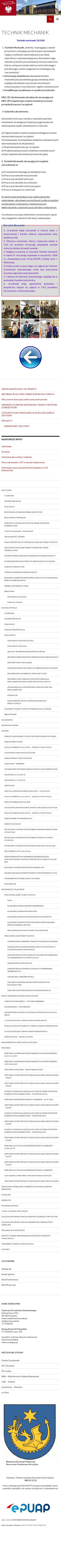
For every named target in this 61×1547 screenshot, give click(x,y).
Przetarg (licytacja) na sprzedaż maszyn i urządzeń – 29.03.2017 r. (29, 1147)
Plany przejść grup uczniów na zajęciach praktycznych (31, 542)
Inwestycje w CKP (12, 824)
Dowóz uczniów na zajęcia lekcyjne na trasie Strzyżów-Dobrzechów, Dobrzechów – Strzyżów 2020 (31, 1114)
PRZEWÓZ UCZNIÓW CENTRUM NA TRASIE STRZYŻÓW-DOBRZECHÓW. (27, 524)
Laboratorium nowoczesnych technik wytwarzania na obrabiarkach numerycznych (32, 956)
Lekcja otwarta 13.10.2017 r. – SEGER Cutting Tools (27, 796)
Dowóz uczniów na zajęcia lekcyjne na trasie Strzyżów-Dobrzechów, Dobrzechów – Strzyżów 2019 (31, 1130)
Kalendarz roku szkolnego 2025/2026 (19, 1042)
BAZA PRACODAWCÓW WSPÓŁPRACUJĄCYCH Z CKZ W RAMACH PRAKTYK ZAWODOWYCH (31, 579)
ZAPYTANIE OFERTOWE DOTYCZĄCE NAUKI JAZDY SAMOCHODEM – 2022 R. (31, 1076)
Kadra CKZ (6, 1200)
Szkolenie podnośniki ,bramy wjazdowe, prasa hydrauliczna (26, 549)
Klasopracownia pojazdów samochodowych (29, 917)
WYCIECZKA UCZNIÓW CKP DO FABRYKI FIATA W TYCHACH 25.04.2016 (28, 838)
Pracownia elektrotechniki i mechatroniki (27, 930)
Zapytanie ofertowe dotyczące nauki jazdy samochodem (31, 1181)
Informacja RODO (9, 1206)
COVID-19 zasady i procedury (14, 1211)
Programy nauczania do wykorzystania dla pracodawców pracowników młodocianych (29, 680)
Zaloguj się (6, 1269)
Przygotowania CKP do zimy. (17, 802)
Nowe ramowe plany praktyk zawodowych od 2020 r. (29, 561)
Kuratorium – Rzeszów (11, 1387)
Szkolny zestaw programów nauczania (26, 651)
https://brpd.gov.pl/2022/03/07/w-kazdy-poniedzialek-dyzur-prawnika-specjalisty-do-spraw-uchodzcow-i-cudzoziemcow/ (30, 1487)
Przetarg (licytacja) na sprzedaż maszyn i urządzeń (28, 1170)
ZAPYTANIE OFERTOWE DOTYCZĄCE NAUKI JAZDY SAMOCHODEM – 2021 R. (31, 1084)
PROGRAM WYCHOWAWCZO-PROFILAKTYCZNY (27, 673)
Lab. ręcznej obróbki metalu (20, 977)
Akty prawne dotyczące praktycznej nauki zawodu (24, 399)
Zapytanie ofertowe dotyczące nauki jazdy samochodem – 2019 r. (31, 1122)
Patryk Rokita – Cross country (18, 1037)
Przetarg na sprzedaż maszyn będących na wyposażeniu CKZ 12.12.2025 (30, 1054)
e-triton (5, 1392)
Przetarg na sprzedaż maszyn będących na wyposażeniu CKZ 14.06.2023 (30, 1062)
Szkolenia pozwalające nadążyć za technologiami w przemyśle (26, 1187)
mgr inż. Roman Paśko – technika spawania (24, 1001)
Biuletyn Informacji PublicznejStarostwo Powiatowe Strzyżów (22, 1463)
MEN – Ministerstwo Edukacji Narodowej (20, 1376)
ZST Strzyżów (7, 1365)
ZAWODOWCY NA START (16, 426)
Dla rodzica (7, 720)
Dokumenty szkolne (17, 646)
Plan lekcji (9, 506)
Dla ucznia (6, 490)
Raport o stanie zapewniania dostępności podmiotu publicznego (26, 1237)
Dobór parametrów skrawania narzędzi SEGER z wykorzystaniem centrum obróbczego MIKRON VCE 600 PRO (30, 859)
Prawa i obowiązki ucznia (16, 586)
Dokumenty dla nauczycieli (20, 640)
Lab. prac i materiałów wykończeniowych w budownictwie (28, 983)
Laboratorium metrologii (19, 963)
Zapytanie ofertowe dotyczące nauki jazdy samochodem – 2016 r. (31, 1163)
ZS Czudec (6, 1371)
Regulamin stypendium (15, 517)
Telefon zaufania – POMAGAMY (18, 531)
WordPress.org (8, 1285)
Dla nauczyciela (9, 608)
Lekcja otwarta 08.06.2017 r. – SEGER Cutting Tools (27, 813)
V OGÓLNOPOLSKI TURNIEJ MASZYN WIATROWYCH (25, 1020)
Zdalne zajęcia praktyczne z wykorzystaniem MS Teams (30, 736)
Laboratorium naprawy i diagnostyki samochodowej (32, 941)
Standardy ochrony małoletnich (17, 1244)
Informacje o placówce (12, 889)
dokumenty (10, 635)
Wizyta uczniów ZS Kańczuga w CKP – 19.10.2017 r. (27, 791)
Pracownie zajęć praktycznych (19, 936)
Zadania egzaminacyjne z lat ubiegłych (18, 388)
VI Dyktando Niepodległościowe (19, 753)
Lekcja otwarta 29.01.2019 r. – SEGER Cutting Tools (27, 747)
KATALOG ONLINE (14, 602)
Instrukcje (12, 695)
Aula (9, 900)
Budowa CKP (10, 884)
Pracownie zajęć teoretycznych (20, 895)
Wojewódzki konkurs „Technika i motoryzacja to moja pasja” (30, 1013)
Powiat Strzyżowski (10, 1360)
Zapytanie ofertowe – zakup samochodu (23, 1069)
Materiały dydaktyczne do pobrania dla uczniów (27, 709)
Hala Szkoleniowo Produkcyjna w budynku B (29, 990)
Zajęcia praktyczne (13, 742)
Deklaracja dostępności (13, 1230)
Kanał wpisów (8, 1274)
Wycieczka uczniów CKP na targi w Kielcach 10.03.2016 (29, 846)
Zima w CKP (9, 785)
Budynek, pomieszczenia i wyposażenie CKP (24, 867)
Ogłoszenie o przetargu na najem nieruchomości (28, 1175)
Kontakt (5, 1249)
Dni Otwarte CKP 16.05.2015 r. (17, 851)
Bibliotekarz (10, 714)
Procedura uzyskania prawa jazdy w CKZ (23, 512)
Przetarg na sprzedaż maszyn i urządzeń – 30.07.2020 (28, 1099)
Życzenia (5, 451)
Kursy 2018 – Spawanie (14, 764)
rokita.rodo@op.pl (9, 1342)
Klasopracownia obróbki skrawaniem (25, 906)
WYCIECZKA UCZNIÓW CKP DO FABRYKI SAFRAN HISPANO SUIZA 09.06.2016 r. (30, 830)
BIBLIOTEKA (9, 591)
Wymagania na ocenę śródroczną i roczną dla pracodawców (29, 688)
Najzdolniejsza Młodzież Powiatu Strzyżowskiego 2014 (30, 873)
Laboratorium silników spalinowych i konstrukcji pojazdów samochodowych (31, 948)
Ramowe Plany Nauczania (19, 662)
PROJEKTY (6, 420)
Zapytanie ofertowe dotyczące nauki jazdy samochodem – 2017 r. (31, 1155)
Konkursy (6, 1195)
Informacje (6, 446)
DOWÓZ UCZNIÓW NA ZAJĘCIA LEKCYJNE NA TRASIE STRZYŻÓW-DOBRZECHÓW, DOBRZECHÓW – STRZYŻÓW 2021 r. (31, 1092)
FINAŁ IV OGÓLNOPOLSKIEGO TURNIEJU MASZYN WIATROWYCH (31, 1026)
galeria (5, 731)
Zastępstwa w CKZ (12, 501)
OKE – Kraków (8, 1381)
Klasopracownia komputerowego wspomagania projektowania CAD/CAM (31, 923)
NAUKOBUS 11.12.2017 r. (15, 780)
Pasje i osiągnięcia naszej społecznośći (19, 996)
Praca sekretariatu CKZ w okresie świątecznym (23, 462)
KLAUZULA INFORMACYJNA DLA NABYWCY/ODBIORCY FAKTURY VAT (29, 1216)
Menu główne (57, 19)
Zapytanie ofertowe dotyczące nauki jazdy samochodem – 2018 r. (31, 1138)
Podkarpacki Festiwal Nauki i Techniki (22, 878)
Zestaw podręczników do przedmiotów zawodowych (29, 556)
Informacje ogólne (16, 597)
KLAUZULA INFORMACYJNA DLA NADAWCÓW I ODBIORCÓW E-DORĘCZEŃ (27, 1223)
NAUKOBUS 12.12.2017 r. (15, 775)
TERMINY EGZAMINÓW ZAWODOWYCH (20, 572)
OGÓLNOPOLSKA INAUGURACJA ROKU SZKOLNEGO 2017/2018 (30, 807)
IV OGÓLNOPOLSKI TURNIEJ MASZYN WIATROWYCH (25, 1031)
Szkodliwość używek (14, 537)
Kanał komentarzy (9, 1279)
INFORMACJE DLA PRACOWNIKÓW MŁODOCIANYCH (27, 394)
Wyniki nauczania (9, 725)
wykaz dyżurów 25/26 (14, 630)
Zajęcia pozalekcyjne (14, 567)
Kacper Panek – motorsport (17, 1007)
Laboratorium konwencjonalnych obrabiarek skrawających (29, 969)
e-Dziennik (9, 496)
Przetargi (6, 1048)
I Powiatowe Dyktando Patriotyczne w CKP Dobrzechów (30, 769)
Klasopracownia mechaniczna (22, 911)
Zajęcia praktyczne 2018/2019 (18, 758)
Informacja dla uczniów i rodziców (16, 457)
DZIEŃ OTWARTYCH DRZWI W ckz (18, 818)
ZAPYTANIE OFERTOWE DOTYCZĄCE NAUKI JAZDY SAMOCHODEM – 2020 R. (31, 1106)
